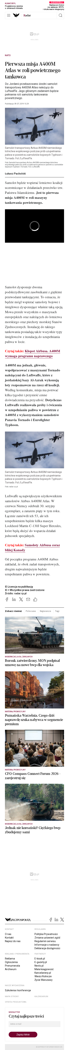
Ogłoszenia (11, 962)
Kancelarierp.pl (42, 972)
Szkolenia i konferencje (18, 990)
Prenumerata (12, 965)
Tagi (57, 611)
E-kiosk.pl (39, 958)
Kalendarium (41, 996)
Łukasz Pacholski (15, 173)
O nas (8, 934)
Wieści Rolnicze (43, 976)
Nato (8, 55)
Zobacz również (13, 611)
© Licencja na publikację (19, 586)
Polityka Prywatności (46, 934)
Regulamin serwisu (45, 941)
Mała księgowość (44, 969)
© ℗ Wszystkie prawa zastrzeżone (24, 590)
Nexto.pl (39, 965)
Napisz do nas (13, 941)
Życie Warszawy (43, 979)
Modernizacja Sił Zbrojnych (19, 657)
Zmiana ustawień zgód (47, 937)
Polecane (31, 611)
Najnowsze (45, 611)
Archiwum (10, 969)
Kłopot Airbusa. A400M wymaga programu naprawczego (32, 353)
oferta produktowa (15, 1002)
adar (27, 15)
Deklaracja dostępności (47, 948)
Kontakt (9, 937)
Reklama (10, 958)
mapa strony (12, 996)
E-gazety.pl (40, 962)
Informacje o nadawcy (46, 944)
